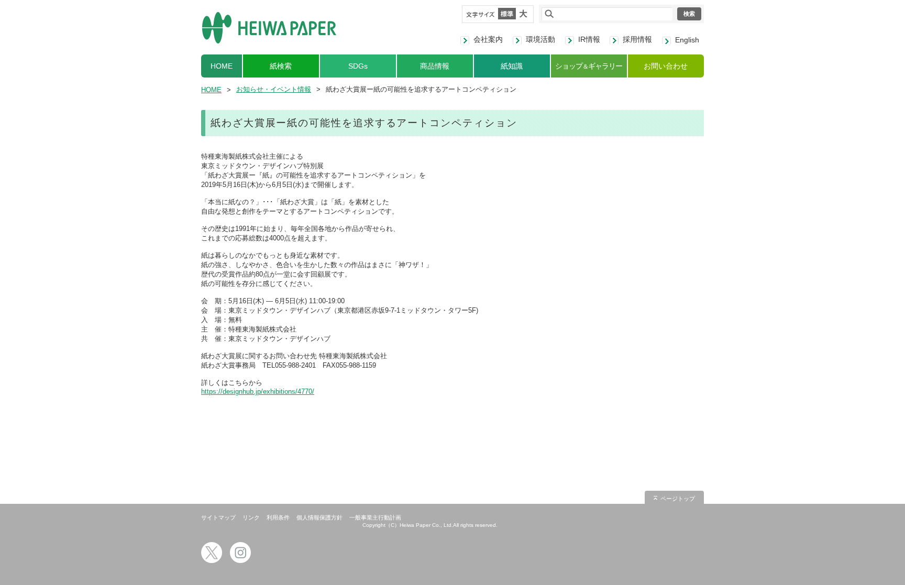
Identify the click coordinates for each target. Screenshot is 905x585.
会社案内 (488, 39)
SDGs (358, 66)
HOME (222, 66)
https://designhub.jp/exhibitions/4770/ (257, 391)
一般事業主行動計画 (375, 517)
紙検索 (281, 66)
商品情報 (434, 66)
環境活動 (540, 39)
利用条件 (278, 517)
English (687, 40)
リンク (251, 517)
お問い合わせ (666, 66)
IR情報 (589, 39)
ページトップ (677, 498)
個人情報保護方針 (319, 517)
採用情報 (637, 39)
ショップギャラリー (588, 66)
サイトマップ (218, 517)
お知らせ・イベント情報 (273, 89)
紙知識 (512, 66)
